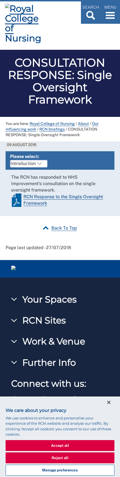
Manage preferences (60, 470)
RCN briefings (52, 129)
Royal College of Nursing (52, 123)
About (83, 123)
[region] (60, 436)
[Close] (109, 402)
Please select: (24, 156)
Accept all (60, 445)
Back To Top (64, 228)
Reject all (60, 458)
